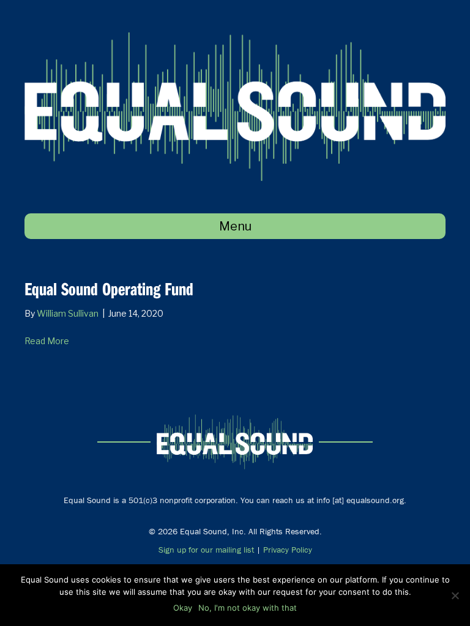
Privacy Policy (287, 549)
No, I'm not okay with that (247, 608)
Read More (46, 341)
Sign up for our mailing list (206, 549)
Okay (182, 608)
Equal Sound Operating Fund (108, 288)
